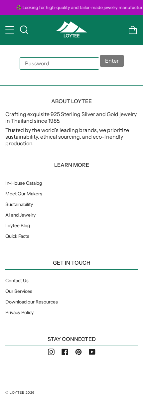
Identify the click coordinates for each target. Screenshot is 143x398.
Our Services (18, 291)
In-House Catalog (23, 183)
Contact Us (17, 281)
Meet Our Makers (23, 194)
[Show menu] (10, 30)
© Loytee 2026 (20, 392)
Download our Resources (31, 302)
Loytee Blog (17, 226)
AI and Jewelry (20, 215)
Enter (112, 60)
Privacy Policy (19, 312)
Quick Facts (17, 236)
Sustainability (19, 204)
